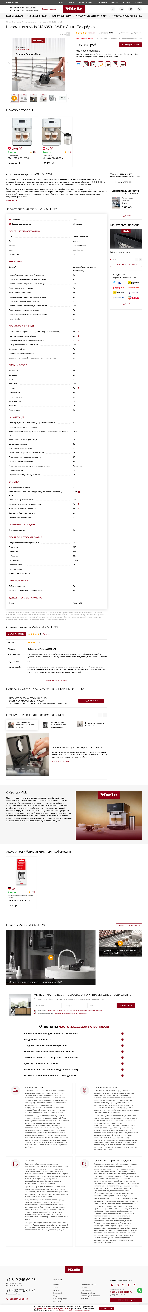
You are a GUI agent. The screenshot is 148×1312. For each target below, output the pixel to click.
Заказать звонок (49, 9)
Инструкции (126, 2)
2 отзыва (91, 33)
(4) (70, 152)
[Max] (112, 1285)
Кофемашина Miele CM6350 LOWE (42, 649)
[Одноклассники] (129, 1285)
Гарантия (114, 2)
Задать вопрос (91, 701)
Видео (56, 1296)
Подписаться (126, 1006)
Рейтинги (71, 2)
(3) (34, 892)
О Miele (56, 1285)
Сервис (84, 1287)
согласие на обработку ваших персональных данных (51, 1308)
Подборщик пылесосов (90, 1296)
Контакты (138, 2)
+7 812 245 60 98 (15, 7)
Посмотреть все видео (129, 925)
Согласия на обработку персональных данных (70, 1013)
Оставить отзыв (16, 634)
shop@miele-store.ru (121, 1292)
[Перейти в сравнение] (121, 9)
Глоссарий (57, 1293)
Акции (61, 2)
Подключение (102, 2)
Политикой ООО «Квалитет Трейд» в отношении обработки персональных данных (75, 1010)
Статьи (56, 1290)
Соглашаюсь (106, 1308)
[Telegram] (134, 1285)
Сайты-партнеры (60, 1299)
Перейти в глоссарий (60, 761)
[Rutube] (118, 1285)
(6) (35, 152)
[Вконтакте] (123, 1285)
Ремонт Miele (86, 1290)
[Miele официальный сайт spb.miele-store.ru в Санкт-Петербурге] (74, 9)
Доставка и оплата (85, 2)
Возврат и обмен (88, 1293)
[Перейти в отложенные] (112, 9)
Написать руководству (126, 1300)
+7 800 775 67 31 (15, 10)
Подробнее (126, 216)
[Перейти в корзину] (130, 9)
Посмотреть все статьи (126, 265)
